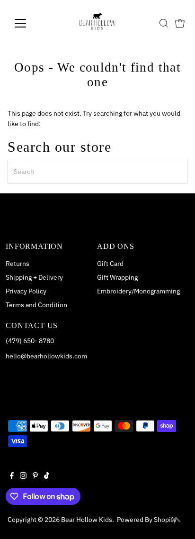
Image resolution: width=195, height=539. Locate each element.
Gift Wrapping (117, 277)
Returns (17, 263)
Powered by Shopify (147, 519)
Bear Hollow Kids (86, 519)
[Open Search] (164, 23)
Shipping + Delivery (34, 277)
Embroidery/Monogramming (138, 291)
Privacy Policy (26, 291)
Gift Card (110, 263)
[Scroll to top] (176, 520)
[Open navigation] (29, 23)
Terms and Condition (36, 305)
